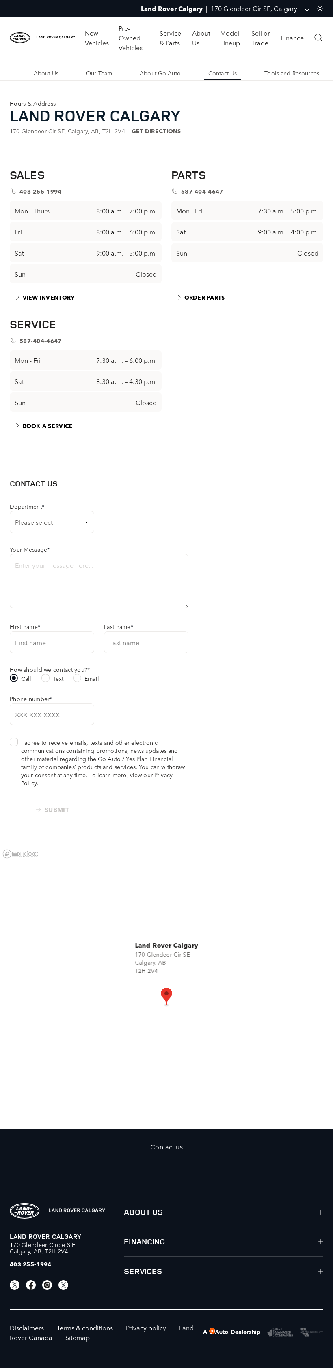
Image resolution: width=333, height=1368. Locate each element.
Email (91, 678)
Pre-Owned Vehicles (131, 37)
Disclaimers (27, 1327)
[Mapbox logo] (20, 854)
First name (25, 626)
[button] (166, 997)
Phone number (31, 698)
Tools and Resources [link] (291, 73)
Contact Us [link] (222, 73)
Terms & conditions (85, 1327)
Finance (292, 37)
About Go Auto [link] (160, 73)
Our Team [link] (99, 73)
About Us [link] (46, 73)
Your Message (30, 549)
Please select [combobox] (34, 522)
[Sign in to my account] (320, 8)
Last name (118, 626)
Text (58, 678)
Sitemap (77, 1337)
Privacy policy (146, 1327)
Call (26, 678)
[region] (166, 987)
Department (27, 506)
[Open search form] (318, 38)
